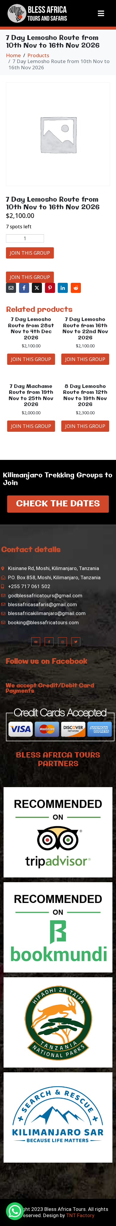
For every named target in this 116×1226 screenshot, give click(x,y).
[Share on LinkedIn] (63, 288)
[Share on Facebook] (24, 288)
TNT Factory (80, 1215)
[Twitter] (75, 641)
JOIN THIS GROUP (30, 253)
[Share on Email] (11, 288)
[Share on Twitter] (37, 288)
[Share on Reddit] (76, 288)
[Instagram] (62, 641)
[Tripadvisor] (35, 641)
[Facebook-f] (49, 641)
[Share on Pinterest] (50, 288)
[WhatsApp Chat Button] (15, 1211)
